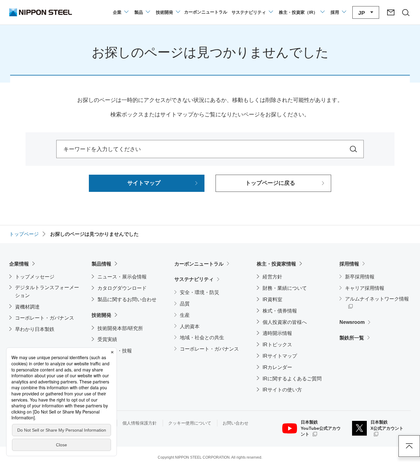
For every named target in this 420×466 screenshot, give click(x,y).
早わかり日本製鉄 (34, 329)
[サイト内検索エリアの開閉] (405, 12)
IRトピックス (277, 344)
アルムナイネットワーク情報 (378, 298)
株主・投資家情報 (276, 263)
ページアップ (409, 446)
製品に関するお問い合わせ (127, 299)
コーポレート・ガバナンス (44, 317)
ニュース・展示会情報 (122, 276)
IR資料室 (272, 299)
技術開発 (101, 315)
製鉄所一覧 (351, 337)
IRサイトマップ (280, 356)
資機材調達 (27, 306)
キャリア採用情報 (364, 288)
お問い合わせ (235, 423)
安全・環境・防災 (199, 292)
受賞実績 (107, 339)
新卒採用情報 (359, 276)
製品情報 (101, 263)
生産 (185, 315)
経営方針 (272, 276)
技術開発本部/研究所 (120, 328)
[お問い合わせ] (390, 12)
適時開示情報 (277, 333)
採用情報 (349, 263)
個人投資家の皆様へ (285, 322)
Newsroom (352, 322)
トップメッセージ (34, 276)
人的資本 (190, 326)
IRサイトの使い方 (282, 389)
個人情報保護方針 (139, 423)
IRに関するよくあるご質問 (292, 378)
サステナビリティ (194, 279)
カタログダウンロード (122, 288)
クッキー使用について (189, 423)
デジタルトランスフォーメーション (47, 291)
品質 (185, 303)
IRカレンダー (277, 367)
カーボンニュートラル (199, 263)
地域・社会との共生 (202, 337)
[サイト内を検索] (353, 149)
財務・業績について (285, 288)
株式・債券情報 (280, 310)
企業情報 (19, 263)
